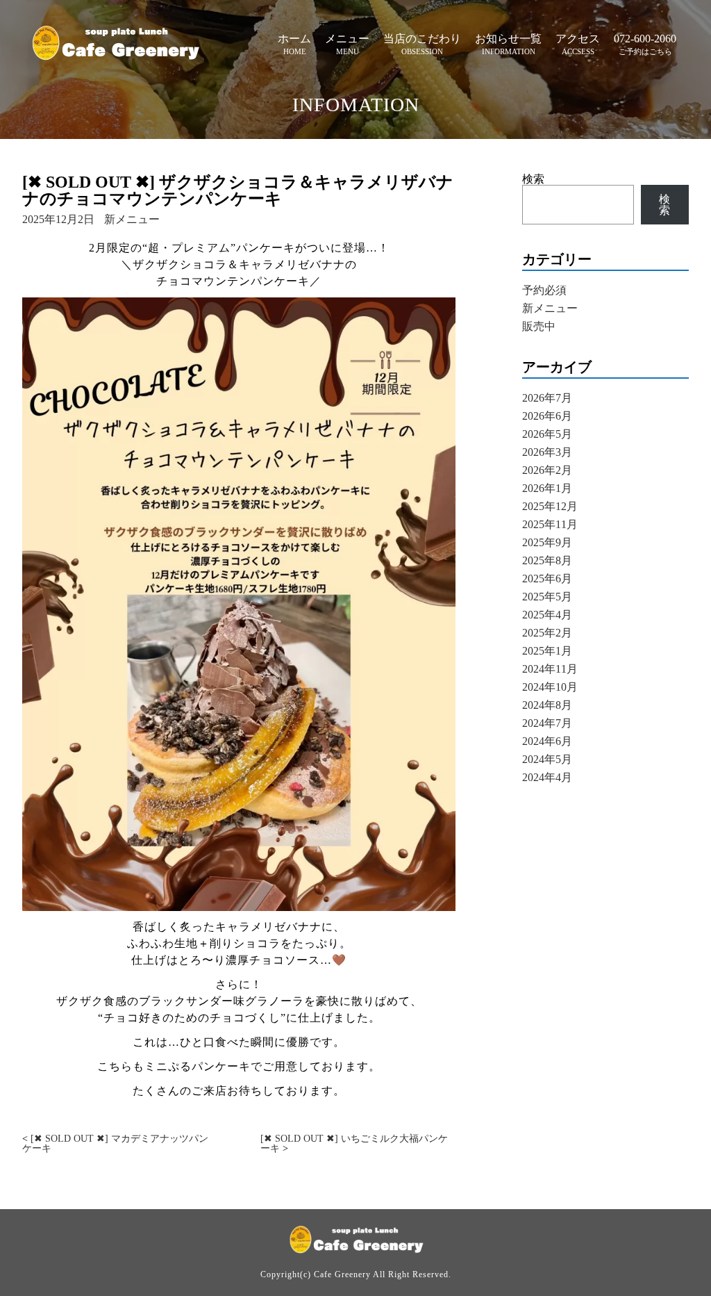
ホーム (294, 38)
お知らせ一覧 (508, 38)
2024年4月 (547, 777)
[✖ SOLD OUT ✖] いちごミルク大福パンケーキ (354, 1143)
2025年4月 (547, 615)
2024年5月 (547, 759)
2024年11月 (550, 669)
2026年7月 (547, 398)
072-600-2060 (645, 38)
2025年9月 (547, 542)
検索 (533, 179)
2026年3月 (547, 452)
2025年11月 (550, 524)
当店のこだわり (422, 38)
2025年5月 (547, 596)
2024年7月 (547, 723)
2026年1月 (547, 488)
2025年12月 (550, 506)
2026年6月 (547, 416)
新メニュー (132, 219)
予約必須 (544, 290)
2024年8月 (547, 705)
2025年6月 (547, 578)
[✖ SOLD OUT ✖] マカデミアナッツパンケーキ (115, 1143)
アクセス (577, 38)
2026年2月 (547, 470)
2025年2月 (547, 633)
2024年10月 (550, 687)
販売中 (538, 326)
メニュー (347, 38)
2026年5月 (547, 434)
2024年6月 (547, 741)
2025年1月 (547, 651)
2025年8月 (547, 560)
